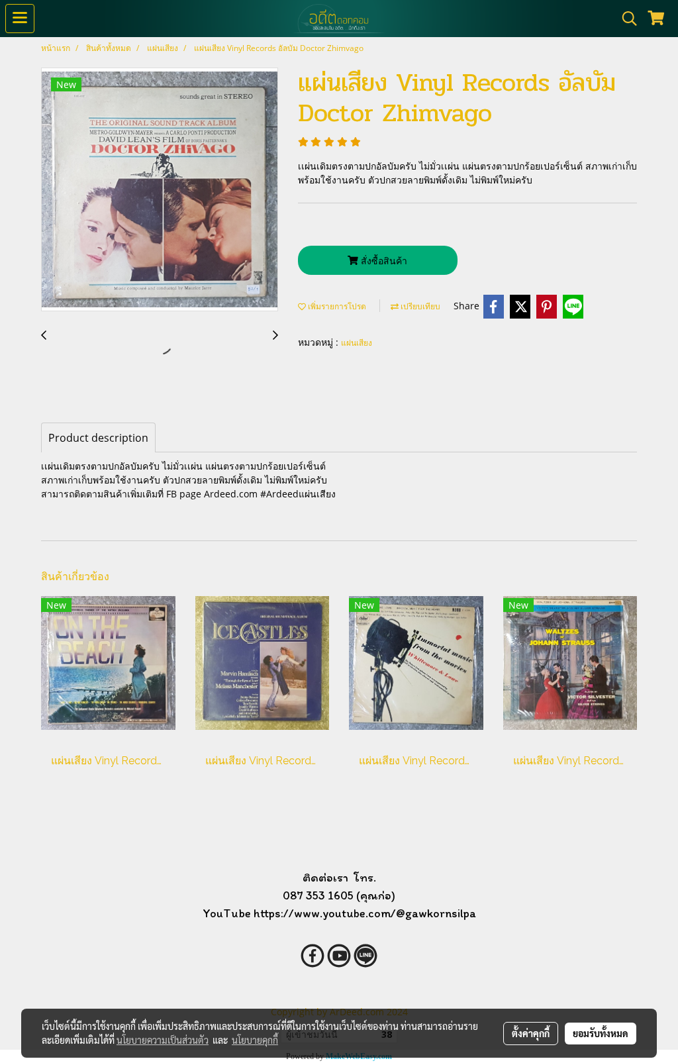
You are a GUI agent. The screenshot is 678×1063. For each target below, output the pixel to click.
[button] (625, 18)
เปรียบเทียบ (419, 306)
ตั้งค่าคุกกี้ (531, 1033)
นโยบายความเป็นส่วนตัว (163, 1040)
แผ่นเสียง (356, 342)
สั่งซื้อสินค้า (382, 260)
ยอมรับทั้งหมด (600, 1033)
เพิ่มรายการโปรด (336, 306)
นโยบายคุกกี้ (255, 1040)
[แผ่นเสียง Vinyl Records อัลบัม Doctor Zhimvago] (159, 190)
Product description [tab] (98, 437)
